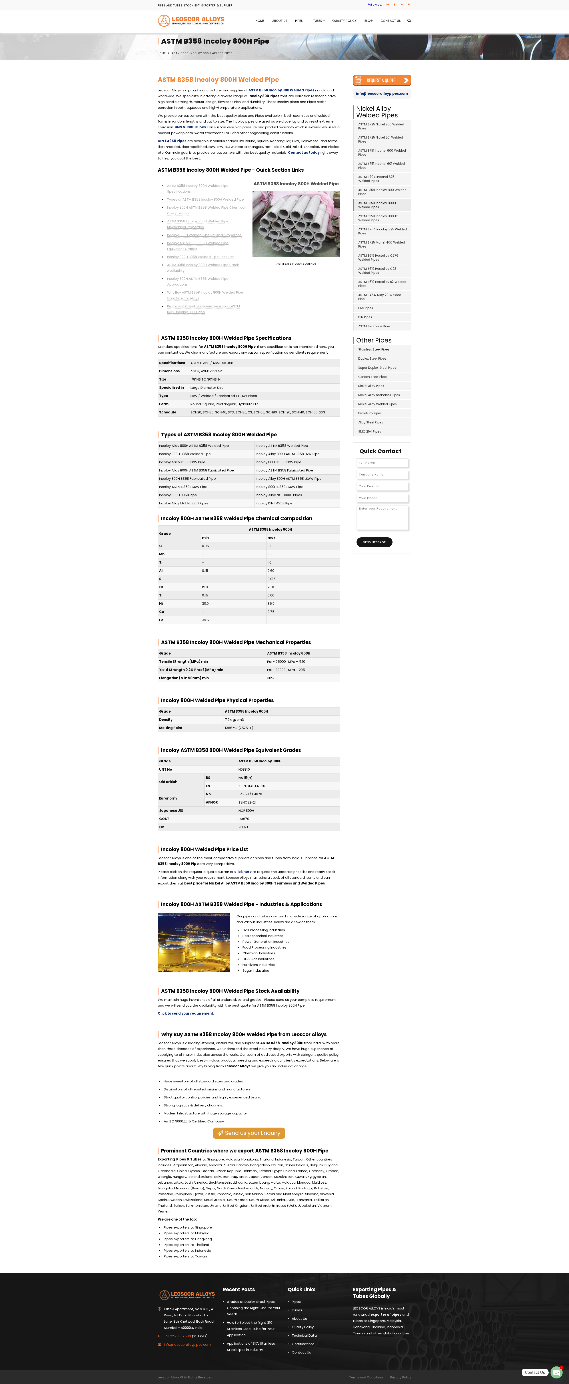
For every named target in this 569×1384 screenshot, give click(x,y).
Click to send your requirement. (186, 1013)
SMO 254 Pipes (369, 431)
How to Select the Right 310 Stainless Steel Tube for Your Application (250, 1328)
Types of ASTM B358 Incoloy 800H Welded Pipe (205, 199)
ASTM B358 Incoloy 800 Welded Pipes (281, 90)
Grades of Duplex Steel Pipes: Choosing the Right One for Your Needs (253, 1307)
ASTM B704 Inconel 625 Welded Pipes (376, 179)
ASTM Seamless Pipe (374, 326)
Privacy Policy (400, 1377)
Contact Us (391, 20)
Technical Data (304, 1335)
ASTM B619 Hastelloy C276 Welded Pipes (378, 257)
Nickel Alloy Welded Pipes (377, 404)
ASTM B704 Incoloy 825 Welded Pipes (382, 231)
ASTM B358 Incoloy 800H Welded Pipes (377, 205)
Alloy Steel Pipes (370, 422)
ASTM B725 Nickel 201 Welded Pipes (380, 139)
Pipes (299, 20)
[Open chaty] (557, 1372)
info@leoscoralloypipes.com (382, 93)
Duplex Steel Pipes (372, 358)
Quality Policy (344, 20)
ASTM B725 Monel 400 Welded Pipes (381, 244)
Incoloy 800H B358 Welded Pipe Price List (200, 256)
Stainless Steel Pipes (373, 349)
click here (243, 871)
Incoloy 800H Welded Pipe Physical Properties (204, 235)
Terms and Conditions (366, 1377)
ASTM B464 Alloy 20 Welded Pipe (379, 297)
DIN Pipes (365, 317)
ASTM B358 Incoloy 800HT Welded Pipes (378, 218)
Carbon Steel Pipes (372, 377)
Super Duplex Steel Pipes (377, 367)
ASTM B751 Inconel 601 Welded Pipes (381, 165)
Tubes (317, 20)
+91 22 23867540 (177, 1336)
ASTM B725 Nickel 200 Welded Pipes (381, 126)
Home (260, 20)
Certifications (303, 1344)
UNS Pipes (365, 308)
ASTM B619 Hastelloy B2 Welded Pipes (382, 284)
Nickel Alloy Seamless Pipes (379, 395)
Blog (369, 20)
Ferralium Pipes (370, 413)
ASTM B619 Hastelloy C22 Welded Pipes (377, 270)
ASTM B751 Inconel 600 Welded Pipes (382, 152)
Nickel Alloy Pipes (371, 386)
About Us (279, 20)
